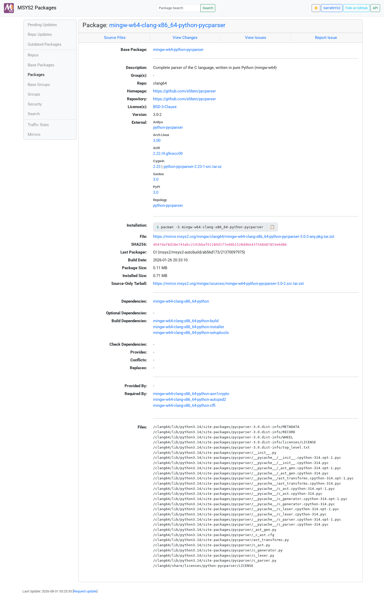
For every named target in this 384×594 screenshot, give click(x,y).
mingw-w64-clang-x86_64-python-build (185, 321)
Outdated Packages (44, 44)
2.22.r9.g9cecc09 (168, 153)
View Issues (255, 37)
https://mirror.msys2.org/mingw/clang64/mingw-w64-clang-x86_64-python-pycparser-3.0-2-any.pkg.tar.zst (243, 236)
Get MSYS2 (331, 8)
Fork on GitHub (357, 8)
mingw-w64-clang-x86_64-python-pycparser (167, 25)
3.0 (155, 179)
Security (35, 104)
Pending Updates (42, 24)
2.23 (156, 166)
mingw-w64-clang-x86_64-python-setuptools (191, 332)
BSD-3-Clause (165, 106)
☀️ (316, 8)
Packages (36, 74)
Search (208, 8)
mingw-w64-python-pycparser (178, 49)
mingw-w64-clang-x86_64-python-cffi (184, 405)
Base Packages (41, 65)
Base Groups (39, 84)
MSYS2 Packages (36, 8)
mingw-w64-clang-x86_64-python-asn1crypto (191, 393)
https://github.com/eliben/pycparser (184, 91)
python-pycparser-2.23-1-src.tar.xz (193, 166)
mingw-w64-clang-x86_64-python (181, 301)
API (375, 8)
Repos (33, 55)
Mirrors (34, 134)
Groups (34, 94)
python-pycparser (168, 127)
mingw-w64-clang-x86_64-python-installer (188, 327)
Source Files (115, 37)
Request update (85, 591)
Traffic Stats (38, 124)
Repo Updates (40, 34)
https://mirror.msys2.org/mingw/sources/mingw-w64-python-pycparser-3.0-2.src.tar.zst (228, 283)
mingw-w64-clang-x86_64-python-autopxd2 (189, 399)
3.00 (156, 140)
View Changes (185, 37)
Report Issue (326, 37)
